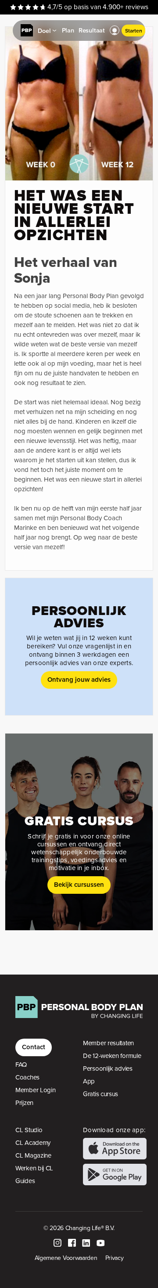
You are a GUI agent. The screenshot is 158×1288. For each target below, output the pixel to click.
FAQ (21, 1064)
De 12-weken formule (112, 1055)
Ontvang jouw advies (79, 679)
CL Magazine (33, 1155)
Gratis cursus (100, 1094)
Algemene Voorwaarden (66, 1257)
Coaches (27, 1077)
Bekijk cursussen (79, 884)
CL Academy (32, 1142)
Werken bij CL (34, 1168)
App (89, 1081)
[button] (114, 30)
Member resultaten (108, 1043)
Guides (25, 1180)
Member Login (35, 1090)
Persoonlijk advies (108, 1068)
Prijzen (24, 1102)
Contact (33, 1046)
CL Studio (28, 1130)
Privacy (114, 1257)
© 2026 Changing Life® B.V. (79, 1227)
